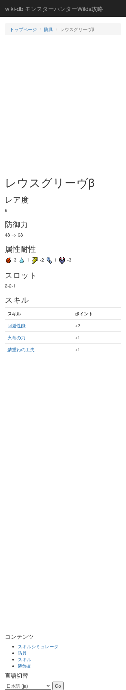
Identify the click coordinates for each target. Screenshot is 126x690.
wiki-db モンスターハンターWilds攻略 (54, 8)
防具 (48, 29)
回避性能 (16, 325)
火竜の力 (16, 337)
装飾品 (24, 665)
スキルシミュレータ (38, 646)
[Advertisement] (63, 104)
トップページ (23, 29)
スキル (24, 659)
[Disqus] (63, 548)
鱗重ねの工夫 (21, 349)
